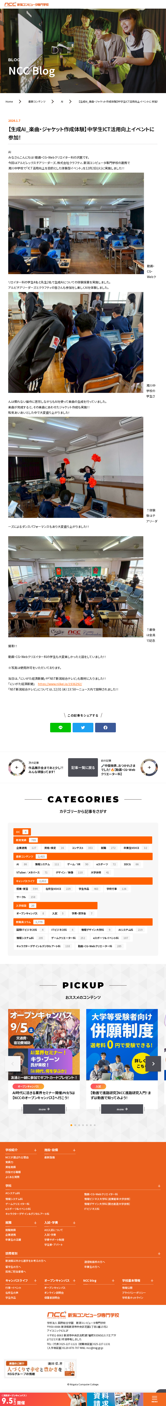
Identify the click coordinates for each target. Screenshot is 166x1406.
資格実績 (10, 1167)
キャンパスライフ (31, 881)
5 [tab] (87, 1125)
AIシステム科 (130, 929)
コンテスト (82, 848)
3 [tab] (79, 1125)
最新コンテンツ (30, 856)
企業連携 (26, 848)
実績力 (9, 1162)
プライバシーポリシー (134, 1292)
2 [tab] (75, 1125)
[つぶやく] (83, 727)
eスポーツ (106, 864)
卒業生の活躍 (13, 1239)
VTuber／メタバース (32, 872)
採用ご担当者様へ (15, 1271)
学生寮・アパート (53, 1244)
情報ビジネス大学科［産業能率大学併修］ (107, 1199)
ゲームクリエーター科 (68, 938)
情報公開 (127, 1287)
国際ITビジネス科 (29, 929)
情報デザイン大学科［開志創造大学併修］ (107, 1204)
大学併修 (100, 872)
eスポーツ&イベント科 (18, 1209)
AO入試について (53, 1230)
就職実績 (10, 1230)
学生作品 (88, 888)
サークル (25, 897)
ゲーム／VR (77, 864)
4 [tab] (83, 1125)
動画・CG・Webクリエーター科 (99, 946)
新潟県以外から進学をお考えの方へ (25, 1260)
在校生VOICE (58, 888)
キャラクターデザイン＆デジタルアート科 (43, 946)
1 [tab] (71, 1125)
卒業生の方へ (92, 1267)
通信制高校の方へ (94, 1262)
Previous (13, 1064)
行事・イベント (13, 1287)
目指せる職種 (13, 1172)
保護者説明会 (52, 1297)
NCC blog (89, 1280)
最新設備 (49, 1157)
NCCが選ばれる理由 (17, 1157)
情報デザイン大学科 (95, 929)
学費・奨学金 (82, 913)
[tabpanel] (44, 1061)
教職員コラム (29, 922)
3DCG (131, 864)
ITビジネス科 (62, 929)
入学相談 (25, 905)
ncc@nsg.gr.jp (95, 1348)
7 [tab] (95, 1125)
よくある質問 (12, 1177)
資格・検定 (54, 848)
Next (153, 1064)
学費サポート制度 (54, 1239)
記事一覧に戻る (83, 767)
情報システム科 (29, 938)
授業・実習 (26, 888)
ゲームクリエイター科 (17, 1204)
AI (21, 864)
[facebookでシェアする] (105, 727)
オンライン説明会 (54, 1292)
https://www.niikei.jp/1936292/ (60, 684)
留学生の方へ (13, 1267)
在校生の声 (11, 1292)
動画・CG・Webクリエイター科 (101, 1194)
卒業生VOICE (135, 848)
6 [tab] (91, 1125)
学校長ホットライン (132, 1297)
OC (21, 832)
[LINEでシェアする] (60, 727)
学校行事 (116, 888)
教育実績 (26, 840)
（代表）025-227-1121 (65, 1344)
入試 (58, 913)
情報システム (47, 864)
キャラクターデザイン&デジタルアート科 (27, 1213)
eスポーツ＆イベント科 (110, 938)
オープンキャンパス (30, 913)
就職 (108, 848)
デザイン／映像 (69, 872)
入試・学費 (50, 1234)
